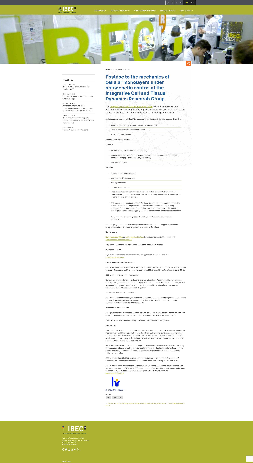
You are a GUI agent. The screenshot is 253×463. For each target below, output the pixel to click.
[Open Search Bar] (181, 3)
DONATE (190, 2)
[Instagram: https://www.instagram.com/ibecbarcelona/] (72, 449)
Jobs (108, 397)
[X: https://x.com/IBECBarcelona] (63, 449)
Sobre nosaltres (185, 11)
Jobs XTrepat (117, 397)
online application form (135, 237)
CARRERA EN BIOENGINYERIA (144, 11)
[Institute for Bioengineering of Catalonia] (67, 10)
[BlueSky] (66, 449)
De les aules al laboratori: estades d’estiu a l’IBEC (76, 88)
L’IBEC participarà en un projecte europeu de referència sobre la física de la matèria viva (78, 120)
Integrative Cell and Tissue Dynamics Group (131, 106)
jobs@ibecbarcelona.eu (115, 257)
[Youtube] (75, 449)
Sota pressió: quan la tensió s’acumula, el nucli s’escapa (77, 97)
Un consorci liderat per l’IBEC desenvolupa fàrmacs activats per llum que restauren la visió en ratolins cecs (77, 108)
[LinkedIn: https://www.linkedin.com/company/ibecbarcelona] (69, 449)
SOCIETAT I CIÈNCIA (167, 11)
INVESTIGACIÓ (99, 11)
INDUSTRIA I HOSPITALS (119, 11)
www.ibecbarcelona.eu (115, 373)
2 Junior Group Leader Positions (75, 130)
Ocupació (109, 69)
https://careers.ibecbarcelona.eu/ (119, 240)
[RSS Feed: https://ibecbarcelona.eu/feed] (78, 449)
